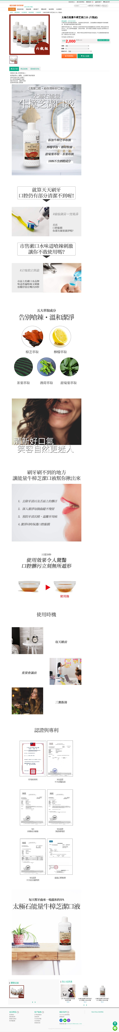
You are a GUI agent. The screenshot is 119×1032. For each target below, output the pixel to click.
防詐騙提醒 (12, 1020)
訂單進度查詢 (37, 1014)
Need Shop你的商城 (64, 1014)
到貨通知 (69, 56)
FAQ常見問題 (37, 1018)
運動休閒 (43, 9)
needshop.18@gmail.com (74, 1024)
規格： (63, 45)
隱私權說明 (12, 1016)
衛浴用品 (31, 12)
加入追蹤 (86, 56)
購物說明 (62, 1016)
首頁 (11, 12)
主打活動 (12, 9)
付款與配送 (37, 1020)
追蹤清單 (36, 1016)
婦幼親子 (36, 9)
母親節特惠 (20, 9)
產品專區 (17, 12)
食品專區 (51, 9)
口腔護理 (38, 12)
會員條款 (11, 1014)
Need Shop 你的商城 (97, 1012)
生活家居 (59, 9)
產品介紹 (14, 69)
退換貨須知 (34, 69)
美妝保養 (28, 9)
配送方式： (65, 51)
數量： (63, 48)
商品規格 (24, 69)
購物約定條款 (12, 1018)
